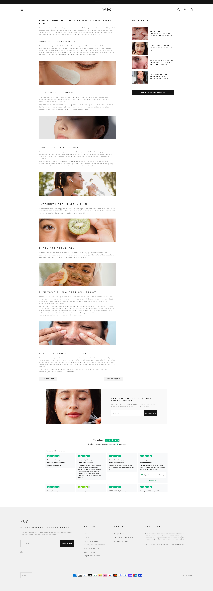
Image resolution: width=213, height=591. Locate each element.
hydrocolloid (49, 310)
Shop (86, 534)
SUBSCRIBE (67, 543)
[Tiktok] (26, 552)
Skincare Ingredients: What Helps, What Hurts (161, 33)
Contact (88, 537)
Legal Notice (120, 534)
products (90, 369)
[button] (99, 527)
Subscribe (150, 413)
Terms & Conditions (123, 537)
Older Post (47, 379)
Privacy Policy (121, 541)
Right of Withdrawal (93, 556)
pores (109, 306)
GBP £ (25, 575)
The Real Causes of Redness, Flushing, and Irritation (161, 62)
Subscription (90, 552)
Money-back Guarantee (95, 545)
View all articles (153, 92)
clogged (102, 306)
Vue (186, 575)
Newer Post (113, 379)
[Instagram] (22, 552)
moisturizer (74, 161)
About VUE (153, 526)
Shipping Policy (91, 548)
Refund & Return (92, 541)
